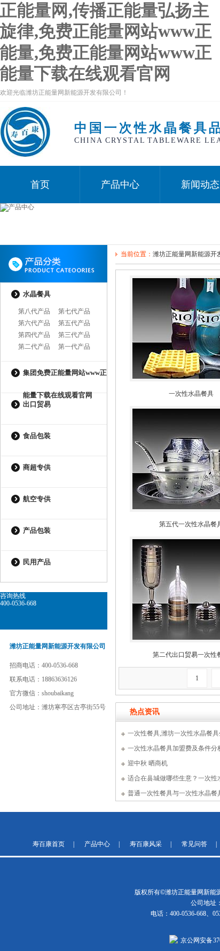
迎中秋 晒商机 (148, 763)
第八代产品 (34, 311)
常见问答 (194, 844)
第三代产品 (74, 335)
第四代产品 (34, 335)
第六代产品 (34, 323)
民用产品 (37, 562)
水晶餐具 (37, 294)
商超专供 (37, 467)
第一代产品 (74, 346)
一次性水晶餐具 (191, 393)
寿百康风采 (146, 844)
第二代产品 (34, 346)
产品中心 (120, 184)
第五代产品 (74, 323)
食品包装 (37, 436)
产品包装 (37, 530)
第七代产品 (74, 311)
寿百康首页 (49, 844)
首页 (40, 184)
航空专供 (37, 499)
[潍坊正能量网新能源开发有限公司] (25, 155)
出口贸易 (37, 404)
